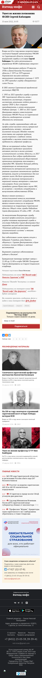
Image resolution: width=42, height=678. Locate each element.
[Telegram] (9, 335)
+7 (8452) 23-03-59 (11, 576)
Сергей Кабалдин (8, 306)
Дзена (4, 284)
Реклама (31, 633)
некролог (19, 306)
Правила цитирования (26, 635)
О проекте (11, 633)
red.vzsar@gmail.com (12, 579)
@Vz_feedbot (30, 300)
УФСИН (27, 306)
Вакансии (22, 633)
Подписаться (21, 326)
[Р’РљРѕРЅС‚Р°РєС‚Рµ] (3, 335)
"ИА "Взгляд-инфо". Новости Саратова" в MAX (19, 275)
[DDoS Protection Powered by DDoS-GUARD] (21, 675)
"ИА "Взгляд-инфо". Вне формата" (17, 289)
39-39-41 (26, 576)
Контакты (11, 635)
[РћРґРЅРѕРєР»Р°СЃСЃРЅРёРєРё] (6, 335)
